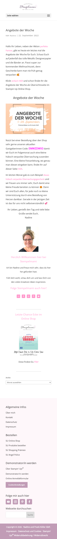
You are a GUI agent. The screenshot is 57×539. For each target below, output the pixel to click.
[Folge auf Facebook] (29, 501)
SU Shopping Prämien (16, 450)
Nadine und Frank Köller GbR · (37, 527)
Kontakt (9, 417)
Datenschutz (11, 422)
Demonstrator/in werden (17, 473)
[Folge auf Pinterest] (22, 501)
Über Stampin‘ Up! (15, 468)
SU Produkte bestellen (16, 445)
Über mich (10, 412)
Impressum (11, 426)
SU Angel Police (13, 454)
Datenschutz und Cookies (29, 531)
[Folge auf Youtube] (8, 501)
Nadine (13, 35)
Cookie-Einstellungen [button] (16, 485)
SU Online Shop (13, 440)
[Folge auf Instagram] (15, 501)
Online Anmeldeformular (17, 478)
